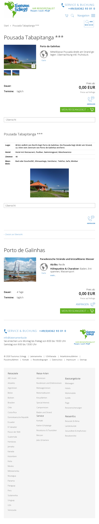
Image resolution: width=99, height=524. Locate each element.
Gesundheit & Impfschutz (75, 431)
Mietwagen (69, 383)
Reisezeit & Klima (72, 421)
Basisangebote (72, 378)
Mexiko (11, 466)
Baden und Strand (44, 412)
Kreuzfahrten (41, 398)
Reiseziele (13, 373)
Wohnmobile (70, 393)
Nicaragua (12, 476)
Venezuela (12, 510)
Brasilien (11, 402)
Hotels (68, 388)
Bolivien (11, 398)
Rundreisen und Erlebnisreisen (49, 383)
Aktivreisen (40, 378)
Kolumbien (12, 456)
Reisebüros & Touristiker (46, 430)
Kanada (11, 451)
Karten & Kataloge (43, 425)
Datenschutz (57, 359)
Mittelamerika (13, 471)
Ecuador (11, 422)
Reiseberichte (70, 436)
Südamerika (13, 495)
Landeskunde (70, 426)
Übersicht (11, 119)
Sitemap (83, 359)
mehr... (53, 275)
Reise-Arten (42, 373)
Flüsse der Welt (14, 432)
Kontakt (25, 359)
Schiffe (68, 398)
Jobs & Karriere (42, 440)
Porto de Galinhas (24, 250)
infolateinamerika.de (15, 337)
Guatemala (12, 437)
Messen (39, 435)
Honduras (12, 441)
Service (40, 415)
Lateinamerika (36, 356)
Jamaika (11, 446)
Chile (10, 407)
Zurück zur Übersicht (14, 234)
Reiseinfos (70, 416)
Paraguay (11, 485)
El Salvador (12, 427)
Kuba (10, 461)
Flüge (67, 403)
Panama (11, 481)
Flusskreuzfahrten (11, 359)
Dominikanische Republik (18, 417)
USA (9, 505)
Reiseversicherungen (73, 408)
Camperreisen (42, 407)
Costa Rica (12, 412)
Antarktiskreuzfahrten (69, 356)
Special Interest (42, 402)
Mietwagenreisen (43, 388)
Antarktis (11, 383)
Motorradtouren (43, 393)
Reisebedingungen (40, 359)
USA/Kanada (51, 356)
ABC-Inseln (12, 378)
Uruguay (11, 500)
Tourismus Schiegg (18, 356)
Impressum (71, 359)
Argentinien (12, 388)
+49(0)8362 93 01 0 (81, 8)
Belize (10, 393)
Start (6, 25)
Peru (9, 490)
